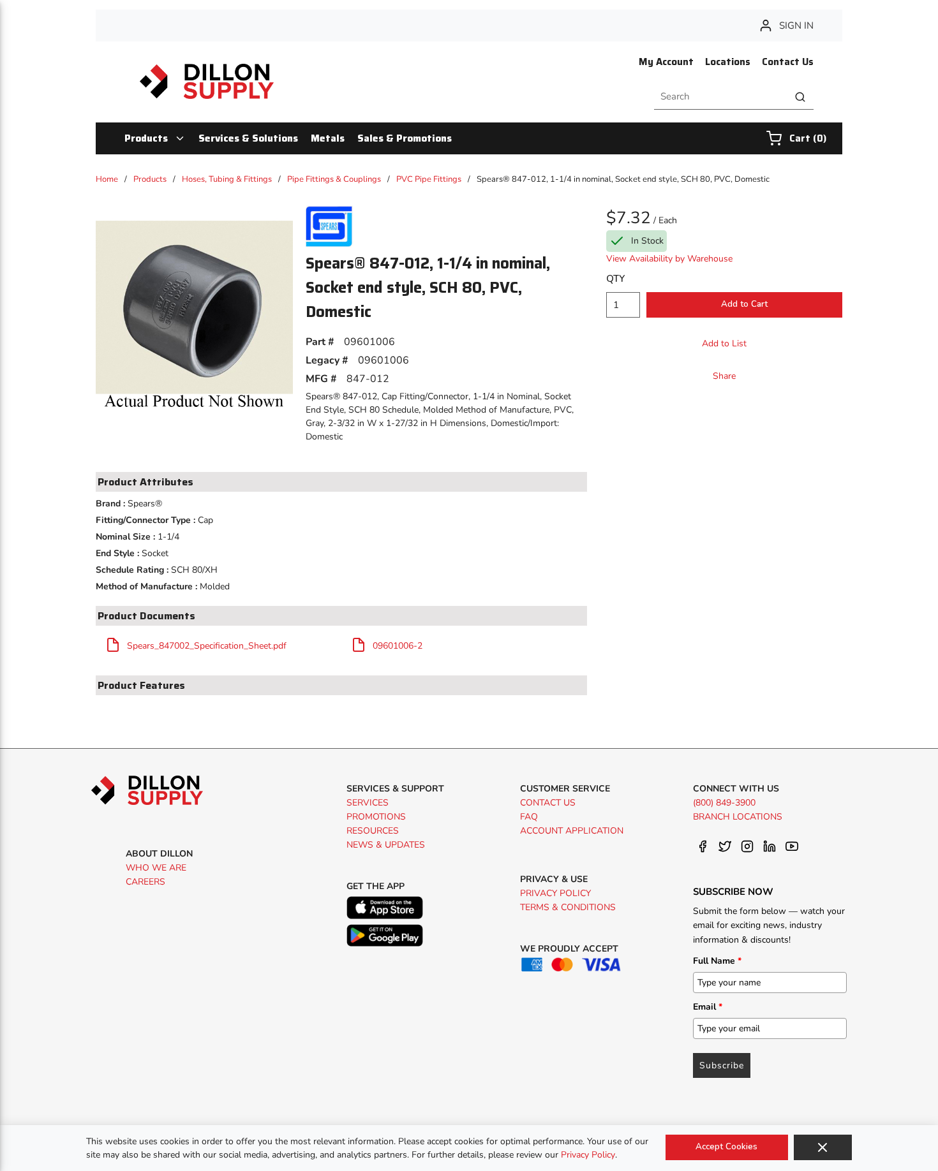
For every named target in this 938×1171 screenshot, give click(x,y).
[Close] (823, 1147)
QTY (615, 278)
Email (707, 1007)
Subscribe (721, 1065)
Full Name (717, 961)
